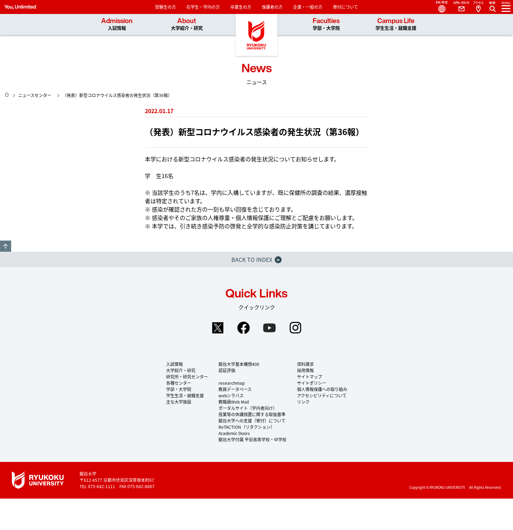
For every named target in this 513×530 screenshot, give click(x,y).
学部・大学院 (178, 389)
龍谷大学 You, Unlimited (256, 35)
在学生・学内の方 (203, 7)
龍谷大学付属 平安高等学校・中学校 (252, 439)
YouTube (269, 328)
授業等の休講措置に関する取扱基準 (251, 414)
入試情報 (174, 364)
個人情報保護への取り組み (322, 389)
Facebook (244, 328)
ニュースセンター (34, 95)
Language (439, 7)
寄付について (345, 7)
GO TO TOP (5, 246)
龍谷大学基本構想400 (238, 364)
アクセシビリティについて (322, 395)
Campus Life (396, 24)
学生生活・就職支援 (185, 395)
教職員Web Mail (233, 402)
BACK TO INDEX (255, 259)
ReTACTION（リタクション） (246, 427)
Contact (459, 7)
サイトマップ (309, 377)
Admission (117, 24)
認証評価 (226, 370)
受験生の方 (165, 7)
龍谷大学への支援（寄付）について (251, 421)
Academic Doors (234, 433)
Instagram (295, 328)
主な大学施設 (178, 402)
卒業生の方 (240, 7)
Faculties (326, 24)
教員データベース (235, 389)
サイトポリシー (311, 383)
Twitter (218, 328)
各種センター (178, 383)
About (187, 24)
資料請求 (305, 364)
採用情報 (305, 370)
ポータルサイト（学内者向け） (247, 408)
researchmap (231, 383)
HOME (6, 94)
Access (478, 7)
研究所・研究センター (187, 377)
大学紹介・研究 (180, 370)
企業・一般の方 (307, 7)
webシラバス (231, 395)
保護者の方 (272, 7)
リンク (303, 402)
